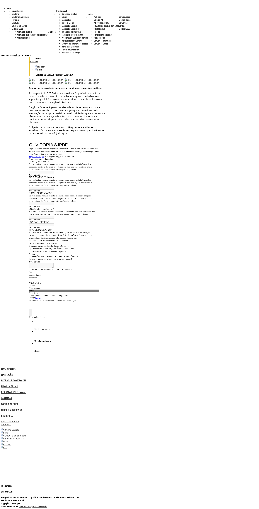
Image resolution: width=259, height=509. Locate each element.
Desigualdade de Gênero (72, 40)
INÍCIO (17, 55)
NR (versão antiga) (101, 22)
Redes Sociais (99, 28)
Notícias (97, 16)
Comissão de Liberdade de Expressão (32, 34)
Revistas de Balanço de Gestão (106, 25)
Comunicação (124, 16)
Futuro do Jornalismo (70, 49)
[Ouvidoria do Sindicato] (13, 435)
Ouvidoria (34, 61)
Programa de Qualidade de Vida (75, 37)
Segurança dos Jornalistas (72, 34)
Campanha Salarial (69, 25)
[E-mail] (38, 69)
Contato (122, 25)
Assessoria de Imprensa (71, 31)
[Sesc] (4, 432)
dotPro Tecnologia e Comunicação (33, 506)
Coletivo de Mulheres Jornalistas (75, 43)
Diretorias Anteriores (20, 16)
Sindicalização (125, 19)
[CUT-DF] (6, 444)
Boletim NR (98, 19)
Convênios (123, 22)
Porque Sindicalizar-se (103, 34)
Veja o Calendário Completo (10, 423)
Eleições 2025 (124, 28)
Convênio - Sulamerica (103, 40)
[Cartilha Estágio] (10, 429)
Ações (90, 13)
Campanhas (66, 19)
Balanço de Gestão (19, 25)
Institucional (61, 10)
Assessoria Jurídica (69, 13)
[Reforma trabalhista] (12, 438)
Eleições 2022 (17, 28)
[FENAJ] (5, 441)
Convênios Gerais (101, 43)
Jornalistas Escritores (70, 46)
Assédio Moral (68, 22)
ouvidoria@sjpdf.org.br (55, 133)
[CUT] (4, 447)
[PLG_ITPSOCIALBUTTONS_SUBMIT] (47, 79)
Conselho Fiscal (23, 37)
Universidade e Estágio (71, 52)
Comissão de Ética (24, 31)
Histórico (15, 19)
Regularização (99, 37)
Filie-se (97, 31)
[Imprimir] (40, 66)
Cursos (64, 16)
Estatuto (15, 22)
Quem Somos (17, 10)
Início (8, 7)
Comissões (52, 31)
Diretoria (15, 13)
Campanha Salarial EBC (71, 28)
